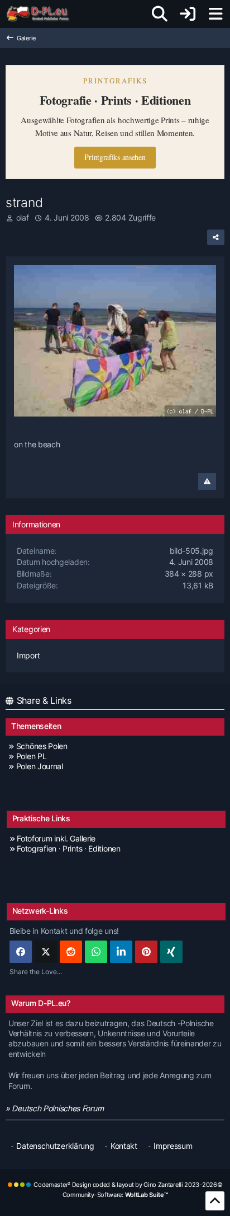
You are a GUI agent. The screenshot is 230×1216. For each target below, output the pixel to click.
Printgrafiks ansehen (114, 157)
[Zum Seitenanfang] (214, 1200)
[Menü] (215, 14)
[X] (46, 952)
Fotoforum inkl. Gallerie (56, 838)
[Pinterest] (146, 952)
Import (28, 655)
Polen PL (31, 756)
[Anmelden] (187, 14)
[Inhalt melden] (207, 481)
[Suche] (159, 14)
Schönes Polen (42, 746)
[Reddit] (71, 952)
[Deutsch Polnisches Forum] (41, 14)
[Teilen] (215, 237)
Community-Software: (115, 1195)
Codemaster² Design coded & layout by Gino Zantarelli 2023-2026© (127, 1185)
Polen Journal (39, 766)
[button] (121, 952)
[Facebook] (20, 952)
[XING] (171, 952)
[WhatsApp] (96, 952)
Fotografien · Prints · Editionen (68, 848)
